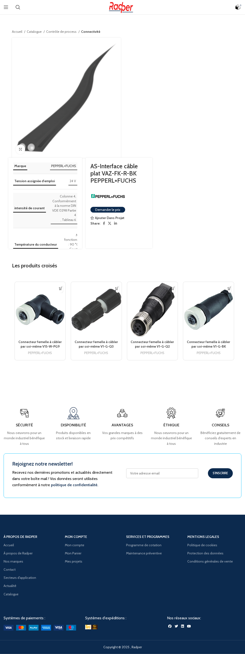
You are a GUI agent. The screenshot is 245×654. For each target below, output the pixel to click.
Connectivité (90, 31)
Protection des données (205, 553)
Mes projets (73, 561)
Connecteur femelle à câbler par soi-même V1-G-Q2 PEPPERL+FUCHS (152, 346)
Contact (10, 569)
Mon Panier (73, 553)
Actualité (10, 586)
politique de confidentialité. (74, 485)
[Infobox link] (220, 426)
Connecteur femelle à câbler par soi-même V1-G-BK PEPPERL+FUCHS (208, 346)
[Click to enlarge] (20, 149)
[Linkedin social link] (115, 223)
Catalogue (34, 31)
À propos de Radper (18, 553)
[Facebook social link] (103, 223)
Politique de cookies (202, 545)
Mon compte (74, 545)
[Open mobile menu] (6, 7)
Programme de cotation (143, 545)
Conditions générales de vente (210, 561)
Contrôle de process (61, 31)
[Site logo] (122, 7)
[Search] (18, 7)
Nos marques (13, 561)
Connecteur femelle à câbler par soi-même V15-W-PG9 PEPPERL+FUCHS (40, 346)
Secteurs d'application (20, 577)
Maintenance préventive (144, 553)
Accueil (17, 31)
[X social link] (109, 223)
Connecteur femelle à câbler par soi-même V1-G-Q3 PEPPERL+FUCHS (96, 346)
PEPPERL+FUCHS (63, 166)
